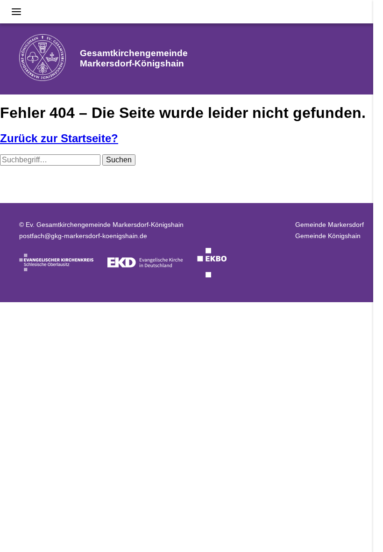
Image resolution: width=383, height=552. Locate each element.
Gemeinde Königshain (328, 236)
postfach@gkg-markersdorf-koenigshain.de (83, 236)
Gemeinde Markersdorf (329, 224)
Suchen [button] (119, 160)
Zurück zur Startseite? (59, 138)
